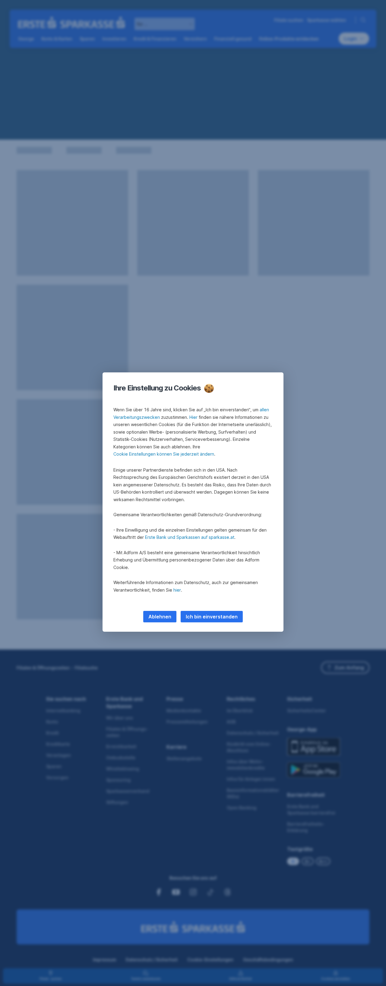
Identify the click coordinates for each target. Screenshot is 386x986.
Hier (193, 417)
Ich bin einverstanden (212, 617)
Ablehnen (159, 617)
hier (177, 590)
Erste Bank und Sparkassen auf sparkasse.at (189, 537)
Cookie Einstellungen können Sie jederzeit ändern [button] (163, 454)
